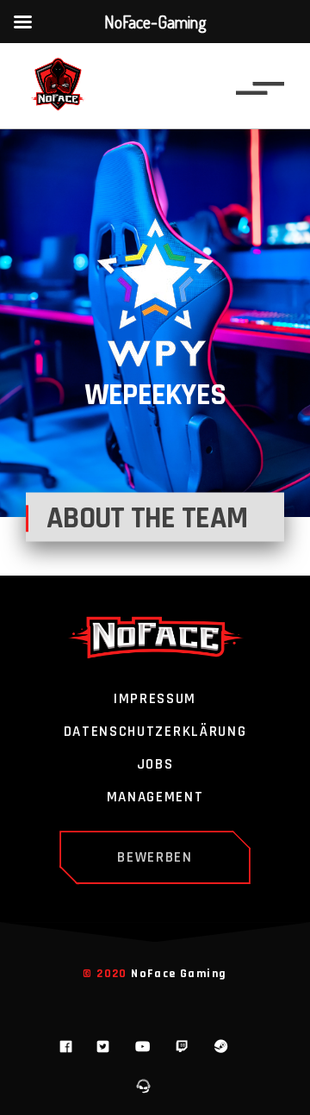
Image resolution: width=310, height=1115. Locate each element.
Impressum (155, 699)
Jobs (155, 765)
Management (155, 798)
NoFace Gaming (178, 973)
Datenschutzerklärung (155, 732)
